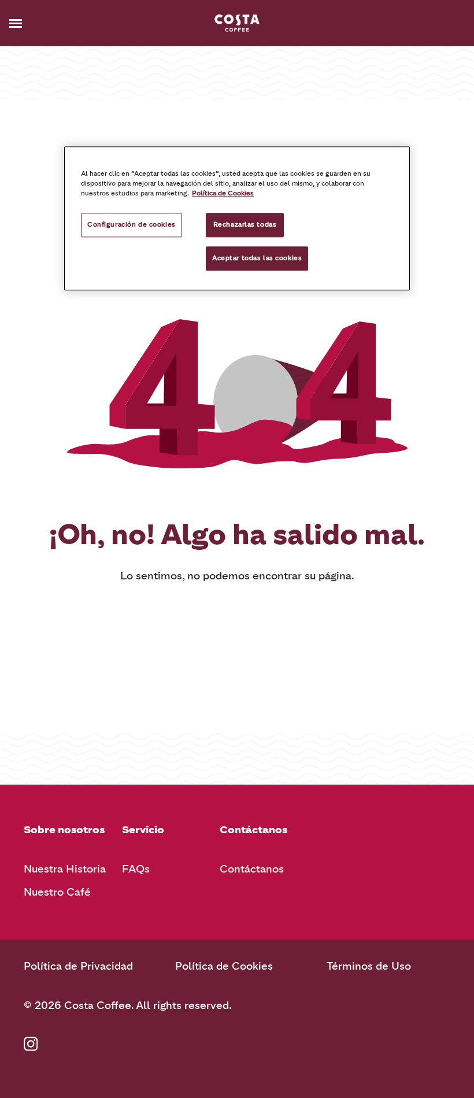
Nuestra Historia (65, 869)
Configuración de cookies (131, 224)
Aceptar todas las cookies (257, 258)
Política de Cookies (224, 966)
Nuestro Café (57, 892)
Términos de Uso (369, 966)
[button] (33, 23)
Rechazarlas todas (245, 224)
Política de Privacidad (78, 966)
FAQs (136, 869)
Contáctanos (252, 869)
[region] (237, 218)
